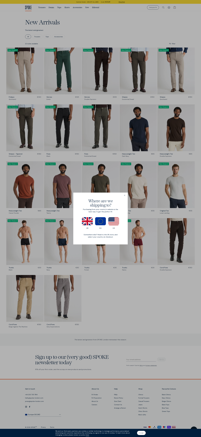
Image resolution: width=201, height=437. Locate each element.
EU (100, 228)
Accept (141, 433)
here (87, 435)
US (114, 228)
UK (87, 228)
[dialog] (100, 218)
